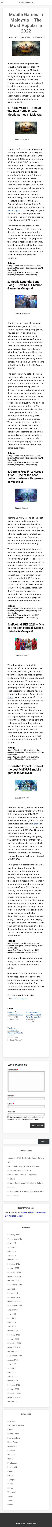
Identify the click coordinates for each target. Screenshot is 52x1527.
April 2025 (11, 1256)
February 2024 (13, 1297)
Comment (12, 1070)
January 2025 (13, 1268)
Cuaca (10, 1430)
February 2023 (13, 1335)
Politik (10, 1471)
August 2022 (13, 1360)
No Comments (39, 37)
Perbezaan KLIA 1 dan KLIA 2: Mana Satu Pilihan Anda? (25, 1193)
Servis (10, 1488)
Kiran (10, 697)
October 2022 (13, 1352)
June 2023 (12, 1318)
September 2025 (14, 1239)
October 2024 (13, 1281)
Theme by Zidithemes (26, 1523)
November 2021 (14, 1397)
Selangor (11, 1480)
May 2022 (11, 1372)
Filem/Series (13, 1442)
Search (44, 1141)
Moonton (26, 313)
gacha (36, 824)
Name (10, 1096)
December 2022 (14, 1343)
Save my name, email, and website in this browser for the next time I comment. (25, 1118)
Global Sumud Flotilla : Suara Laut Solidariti (22, 1177)
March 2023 (12, 1331)
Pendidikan (12, 1463)
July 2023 (11, 1314)
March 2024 (12, 1293)
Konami (25, 655)
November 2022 (14, 1347)
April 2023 (11, 1326)
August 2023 (13, 1310)
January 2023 (13, 1339)
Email (10, 1103)
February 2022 (13, 1385)
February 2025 (13, 1264)
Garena (25, 508)
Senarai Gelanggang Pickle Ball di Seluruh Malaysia (25, 1185)
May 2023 (11, 1322)
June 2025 (12, 1247)
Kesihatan (11, 1450)
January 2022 (13, 1389)
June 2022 (12, 1368)
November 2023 (14, 1301)
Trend (9, 1500)
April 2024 (11, 1289)
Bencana (11, 1421)
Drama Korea (13, 1434)
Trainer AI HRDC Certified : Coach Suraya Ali (25, 1160)
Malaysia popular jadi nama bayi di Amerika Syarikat (33, 1014)
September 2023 (14, 1306)
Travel (10, 1496)
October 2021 (13, 1402)
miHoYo (25, 798)
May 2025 (11, 1251)
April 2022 (11, 1377)
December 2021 (14, 1393)
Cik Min (26, 37)
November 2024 (14, 1276)
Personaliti (12, 1467)
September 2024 (14, 1285)
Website (11, 1111)
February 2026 (13, 1235)
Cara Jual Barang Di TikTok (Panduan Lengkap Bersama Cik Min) (23, 1168)
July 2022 (11, 1364)
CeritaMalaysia (20, 998)
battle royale (13, 210)
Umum (10, 1505)
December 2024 (14, 1272)
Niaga (9, 1459)
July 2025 (11, 1243)
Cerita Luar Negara (15, 1425)
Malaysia (11, 1455)
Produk (10, 1475)
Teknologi (11, 1492)
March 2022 (12, 1381)
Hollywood (12, 1446)
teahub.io (26, 139)
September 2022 (14, 1356)
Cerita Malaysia (26, 2)
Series (10, 1484)
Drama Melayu (13, 1438)
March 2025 (12, 1260)
